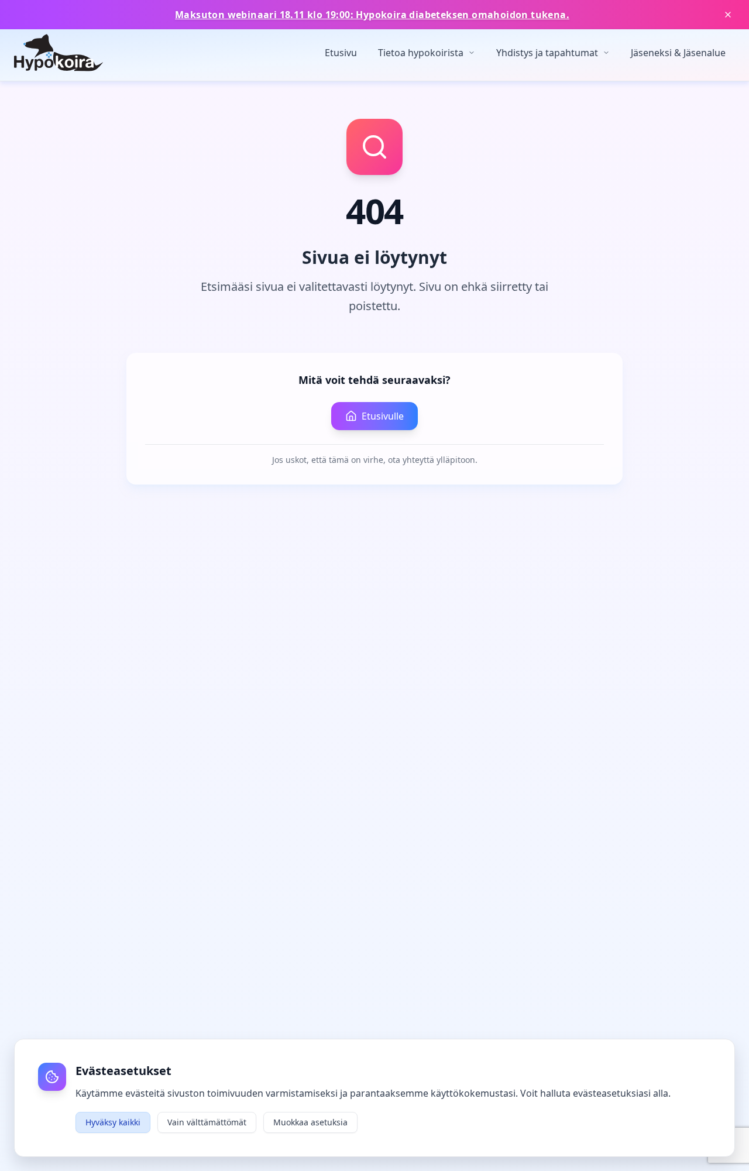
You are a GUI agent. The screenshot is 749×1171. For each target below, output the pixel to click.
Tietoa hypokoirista (420, 52)
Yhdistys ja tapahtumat (547, 52)
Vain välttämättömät (206, 1122)
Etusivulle (383, 416)
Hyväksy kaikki (112, 1122)
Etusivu (341, 52)
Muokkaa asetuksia (310, 1122)
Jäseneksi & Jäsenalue (678, 52)
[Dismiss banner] (728, 15)
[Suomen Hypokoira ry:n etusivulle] (58, 52)
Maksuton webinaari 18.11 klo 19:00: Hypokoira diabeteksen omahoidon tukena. (372, 14)
